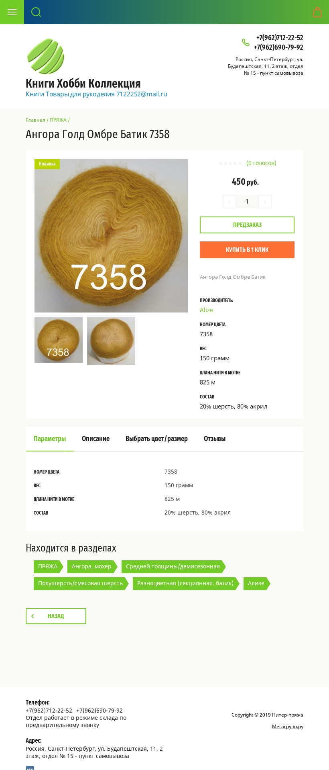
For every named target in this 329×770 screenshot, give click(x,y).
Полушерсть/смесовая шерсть (80, 583)
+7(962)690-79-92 (278, 47)
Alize (206, 310)
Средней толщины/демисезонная (173, 566)
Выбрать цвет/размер (157, 439)
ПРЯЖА (58, 119)
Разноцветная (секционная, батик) (185, 583)
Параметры (50, 439)
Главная (35, 119)
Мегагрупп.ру (287, 726)
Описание (96, 439)
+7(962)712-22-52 (279, 38)
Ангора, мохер (92, 566)
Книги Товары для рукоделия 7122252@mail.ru (96, 94)
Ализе (256, 583)
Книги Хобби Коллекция (83, 84)
